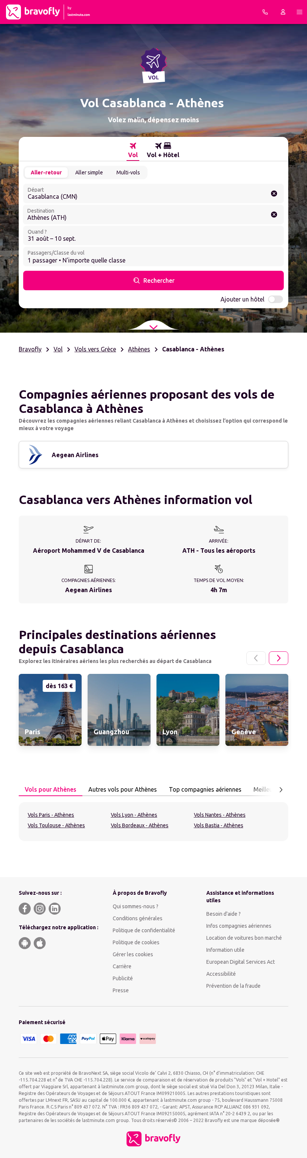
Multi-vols (128, 173)
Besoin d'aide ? (223, 914)
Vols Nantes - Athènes (220, 815)
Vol (58, 349)
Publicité (123, 978)
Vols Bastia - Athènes (218, 825)
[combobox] (153, 193)
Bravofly (30, 349)
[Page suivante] (278, 658)
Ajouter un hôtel (242, 299)
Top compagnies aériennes (205, 789)
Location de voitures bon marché (244, 938)
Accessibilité (221, 974)
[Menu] (299, 12)
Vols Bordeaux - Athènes (139, 825)
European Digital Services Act (240, 962)
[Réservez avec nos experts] (265, 12)
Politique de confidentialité (144, 930)
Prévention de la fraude (233, 986)
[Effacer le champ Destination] (274, 214)
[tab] (133, 150)
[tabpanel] (153, 821)
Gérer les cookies (133, 954)
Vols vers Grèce (95, 349)
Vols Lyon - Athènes (134, 815)
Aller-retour (46, 173)
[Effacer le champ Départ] (274, 193)
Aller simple (89, 173)
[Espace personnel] (283, 12)
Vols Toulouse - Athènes (56, 825)
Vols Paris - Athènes (51, 815)
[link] (50, 710)
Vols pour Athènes (50, 789)
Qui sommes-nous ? (135, 906)
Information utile (225, 950)
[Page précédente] (256, 658)
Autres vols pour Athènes (122, 789)
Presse (121, 990)
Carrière (122, 966)
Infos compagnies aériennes (238, 926)
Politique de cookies (136, 942)
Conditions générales (137, 918)
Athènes (139, 349)
